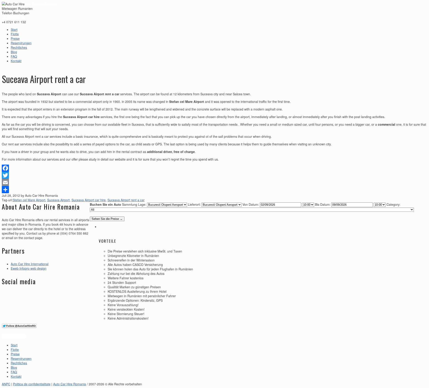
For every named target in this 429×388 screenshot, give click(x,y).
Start (14, 29)
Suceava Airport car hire (89, 200)
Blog (14, 52)
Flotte (15, 34)
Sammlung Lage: (134, 204)
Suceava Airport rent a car (126, 200)
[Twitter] (214, 175)
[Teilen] (214, 189)
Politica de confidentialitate (31, 384)
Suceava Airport (58, 200)
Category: (393, 204)
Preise (15, 38)
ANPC (6, 384)
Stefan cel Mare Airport (29, 200)
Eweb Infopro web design (28, 268)
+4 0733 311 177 (14, 17)
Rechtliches (19, 47)
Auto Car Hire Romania (41, 4)
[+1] (13, 336)
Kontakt (16, 61)
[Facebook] (214, 168)
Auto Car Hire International (29, 264)
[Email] (214, 182)
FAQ (14, 56)
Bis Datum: (322, 204)
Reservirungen (21, 43)
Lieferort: (194, 204)
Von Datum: (250, 204)
